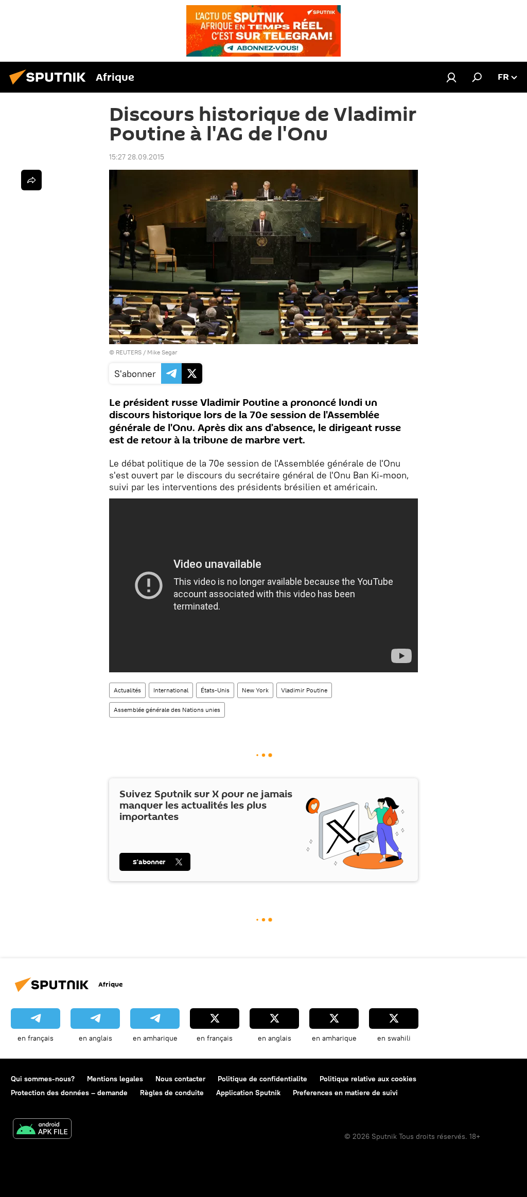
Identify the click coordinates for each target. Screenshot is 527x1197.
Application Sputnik (248, 1092)
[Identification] (451, 77)
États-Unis (215, 690)
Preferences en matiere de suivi (345, 1092)
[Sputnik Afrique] (50, 86)
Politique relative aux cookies (368, 1078)
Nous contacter (180, 1078)
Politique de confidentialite (262, 1078)
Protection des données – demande (69, 1092)
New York (255, 690)
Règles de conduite (172, 1092)
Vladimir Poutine (304, 690)
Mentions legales (115, 1078)
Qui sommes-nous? (43, 1078)
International (170, 690)
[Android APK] (42, 1129)
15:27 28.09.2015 (136, 157)
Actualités (127, 690)
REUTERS (129, 352)
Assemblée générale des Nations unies (167, 709)
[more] (31, 180)
